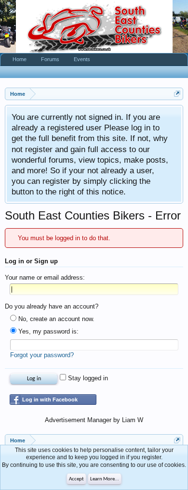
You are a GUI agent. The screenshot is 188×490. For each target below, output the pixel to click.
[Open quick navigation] (177, 93)
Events (82, 59)
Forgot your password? (42, 355)
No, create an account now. (55, 318)
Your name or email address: (45, 277)
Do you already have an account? (51, 306)
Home (20, 59)
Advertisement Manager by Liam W (94, 420)
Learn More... (104, 479)
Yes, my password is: (47, 331)
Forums (50, 59)
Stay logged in (87, 378)
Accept (76, 479)
